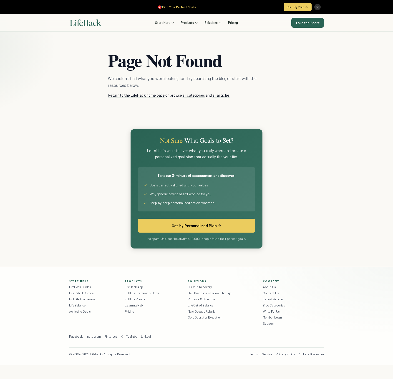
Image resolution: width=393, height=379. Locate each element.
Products (187, 22)
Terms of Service (260, 354)
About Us (269, 287)
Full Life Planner (135, 299)
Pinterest (110, 336)
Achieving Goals (80, 311)
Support (268, 323)
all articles (221, 95)
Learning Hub (134, 305)
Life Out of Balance (200, 305)
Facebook (76, 336)
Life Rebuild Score (81, 293)
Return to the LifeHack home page (136, 95)
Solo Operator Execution (205, 317)
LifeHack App (134, 287)
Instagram (93, 336)
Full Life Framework (82, 299)
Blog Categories (274, 305)
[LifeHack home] (85, 23)
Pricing (233, 22)
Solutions (211, 22)
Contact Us (271, 293)
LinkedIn (146, 336)
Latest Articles (273, 299)
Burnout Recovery (200, 287)
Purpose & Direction (201, 299)
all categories (193, 95)
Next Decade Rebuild (202, 311)
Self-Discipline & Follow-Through (210, 293)
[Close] (317, 7)
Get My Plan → (297, 7)
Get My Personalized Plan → (197, 225)
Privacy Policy (285, 354)
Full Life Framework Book (142, 293)
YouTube (131, 336)
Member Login (272, 317)
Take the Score (307, 23)
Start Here (162, 22)
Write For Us (271, 311)
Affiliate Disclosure (311, 354)
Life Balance (77, 305)
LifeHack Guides (80, 287)
